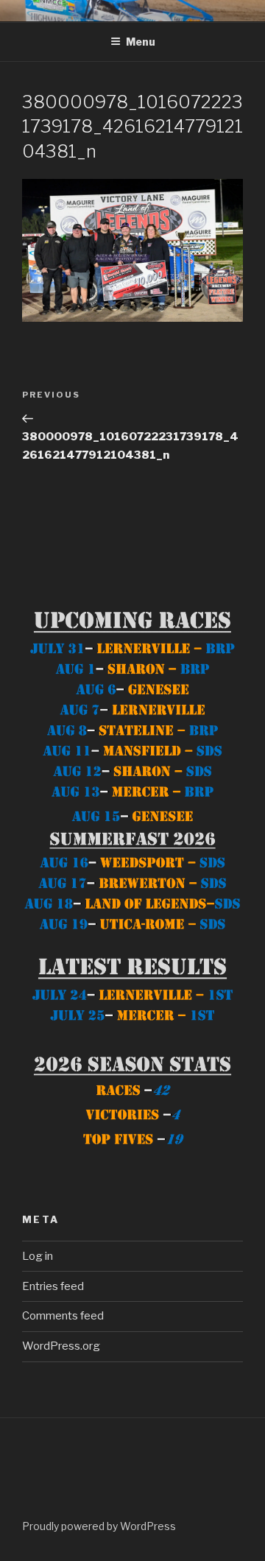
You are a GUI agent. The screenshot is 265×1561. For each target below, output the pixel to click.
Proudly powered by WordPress (99, 1526)
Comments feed (63, 1315)
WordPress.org (61, 1346)
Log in (37, 1256)
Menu (140, 41)
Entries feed (53, 1286)
